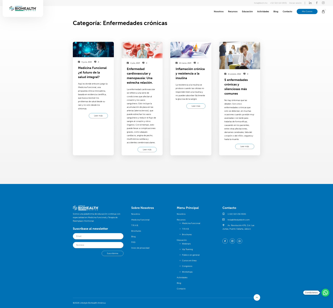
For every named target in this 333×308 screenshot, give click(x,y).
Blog (275, 11)
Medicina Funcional (140, 219)
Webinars (186, 243)
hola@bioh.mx (260, 3)
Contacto (287, 11)
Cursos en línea (189, 260)
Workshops (187, 272)
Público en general (191, 255)
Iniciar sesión (295, 3)
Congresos (187, 266)
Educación (247, 11)
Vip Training (187, 249)
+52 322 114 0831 (278, 3)
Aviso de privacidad (140, 248)
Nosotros (219, 11)
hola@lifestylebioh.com (238, 219)
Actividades (263, 11)
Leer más (98, 115)
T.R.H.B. (135, 225)
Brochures (136, 231)
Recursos (233, 11)
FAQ (133, 242)
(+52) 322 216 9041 (236, 214)
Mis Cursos (307, 11)
